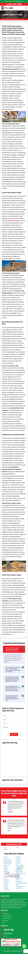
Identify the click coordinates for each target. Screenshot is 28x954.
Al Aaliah (6, 866)
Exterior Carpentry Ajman (17, 19)
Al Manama (6, 879)
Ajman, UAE (5, 936)
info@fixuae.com (8, 933)
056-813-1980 (9, 929)
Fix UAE (22, 951)
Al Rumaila (18, 858)
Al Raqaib (6, 888)
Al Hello (5, 875)
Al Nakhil (6, 883)
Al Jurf (5, 878)
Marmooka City (19, 878)
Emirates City (19, 871)
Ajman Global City (8, 861)
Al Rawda (18, 856)
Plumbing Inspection (7, 918)
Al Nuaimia (6, 884)
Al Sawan (18, 860)
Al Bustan (6, 870)
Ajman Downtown (8, 860)
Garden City (18, 875)
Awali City (18, 868)
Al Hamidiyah (7, 873)
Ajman (5, 847)
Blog (3, 923)
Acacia (5, 856)
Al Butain (6, 871)
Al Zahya (18, 865)
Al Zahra (18, 863)
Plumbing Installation (7, 916)
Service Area (5, 920)
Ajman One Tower (8, 19)
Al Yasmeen (18, 861)
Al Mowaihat (6, 881)
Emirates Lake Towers (21, 873)
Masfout (18, 879)
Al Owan (5, 886)
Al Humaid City (7, 876)
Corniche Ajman (19, 870)
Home (2, 19)
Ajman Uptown (7, 865)
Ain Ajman (6, 858)
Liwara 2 (18, 876)
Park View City (19, 881)
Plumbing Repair (6, 913)
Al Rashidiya (6, 889)
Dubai (17, 847)
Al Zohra (18, 866)
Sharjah (5, 849)
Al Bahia (5, 868)
